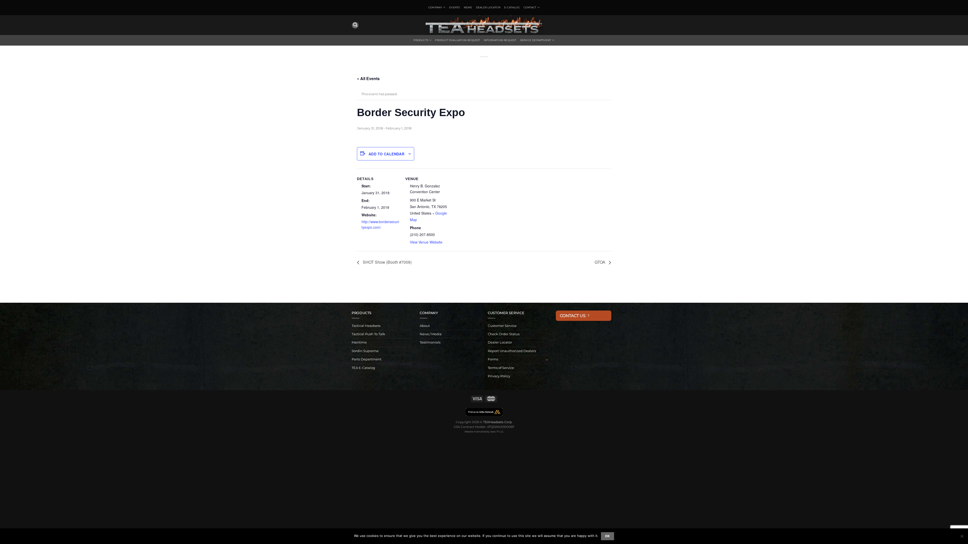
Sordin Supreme (365, 351)
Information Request (500, 40)
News (468, 7)
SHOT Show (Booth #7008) (387, 262)
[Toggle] (546, 359)
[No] (961, 538)
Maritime (359, 342)
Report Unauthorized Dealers (512, 351)
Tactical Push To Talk (368, 334)
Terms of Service (501, 368)
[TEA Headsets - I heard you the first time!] (484, 25)
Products (420, 40)
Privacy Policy (499, 376)
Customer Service (502, 326)
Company (435, 7)
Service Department (535, 40)
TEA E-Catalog (363, 368)
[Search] (355, 25)
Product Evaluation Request (457, 40)
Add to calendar (386, 153)
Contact (530, 7)
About (425, 326)
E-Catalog (512, 7)
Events (454, 7)
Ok (607, 536)
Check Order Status (504, 334)
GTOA (600, 262)
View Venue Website (426, 242)
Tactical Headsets (366, 326)
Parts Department (366, 359)
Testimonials (430, 342)
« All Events (368, 78)
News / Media (431, 334)
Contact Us (574, 315)
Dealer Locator (488, 7)
